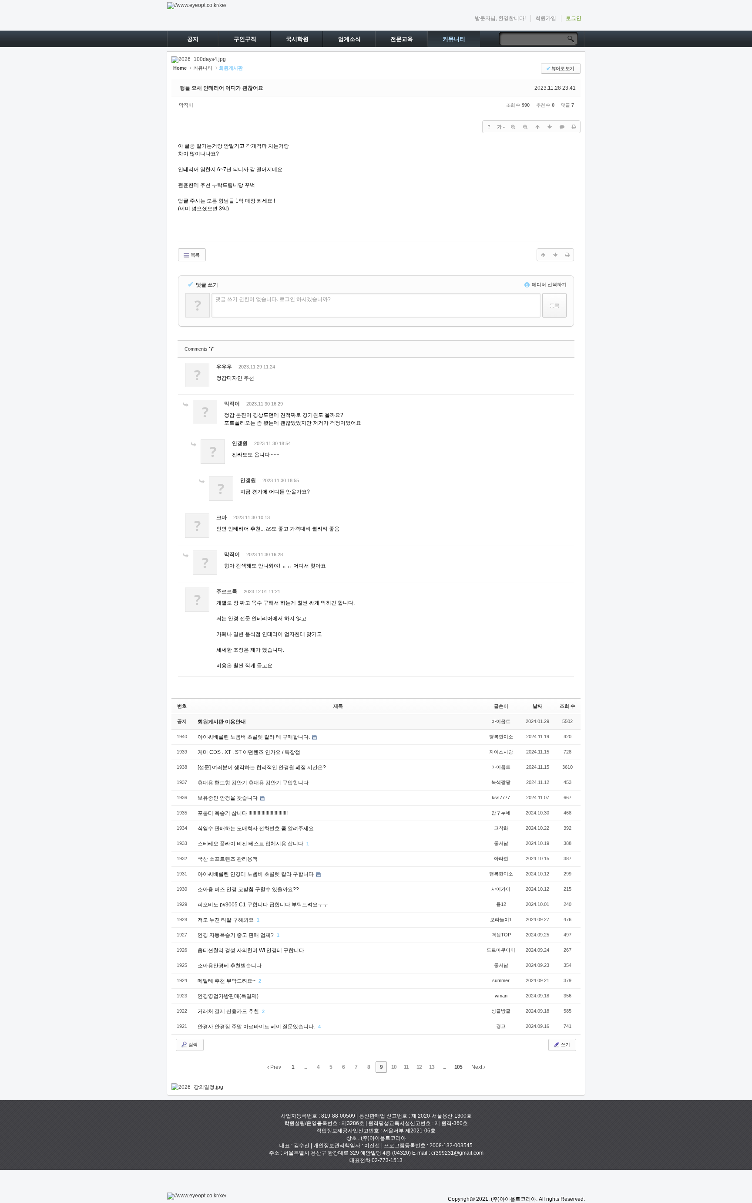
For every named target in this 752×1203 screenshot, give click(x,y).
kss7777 (501, 797)
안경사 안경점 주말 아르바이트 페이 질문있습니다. (257, 1027)
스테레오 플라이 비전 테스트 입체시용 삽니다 (251, 844)
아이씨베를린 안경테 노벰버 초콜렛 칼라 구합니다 (256, 874)
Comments (200, 348)
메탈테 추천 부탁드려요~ (227, 981)
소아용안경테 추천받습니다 (230, 966)
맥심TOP (501, 934)
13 (431, 1067)
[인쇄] (574, 127)
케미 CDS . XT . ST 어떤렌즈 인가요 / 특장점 (249, 752)
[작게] (525, 127)
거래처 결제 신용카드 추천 (229, 1011)
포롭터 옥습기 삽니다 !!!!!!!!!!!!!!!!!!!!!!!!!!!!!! (243, 813)
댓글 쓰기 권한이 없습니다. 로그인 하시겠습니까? (273, 299)
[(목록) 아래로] (550, 127)
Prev (275, 1067)
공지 (192, 39)
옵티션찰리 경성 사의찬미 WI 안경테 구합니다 (251, 950)
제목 (338, 706)
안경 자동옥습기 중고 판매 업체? (236, 935)
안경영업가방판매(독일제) (228, 996)
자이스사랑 (501, 751)
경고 (501, 1026)
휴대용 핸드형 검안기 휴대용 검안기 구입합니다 (253, 783)
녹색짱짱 (500, 782)
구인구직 (245, 39)
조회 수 (567, 706)
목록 (194, 254)
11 (406, 1067)
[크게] (513, 127)
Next (477, 1067)
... (305, 1067)
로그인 (573, 18)
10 (393, 1067)
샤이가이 (500, 889)
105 (458, 1067)
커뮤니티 (454, 39)
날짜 (537, 706)
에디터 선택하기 (548, 284)
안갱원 (240, 443)
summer (501, 980)
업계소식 (349, 39)
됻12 (501, 904)
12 (419, 1067)
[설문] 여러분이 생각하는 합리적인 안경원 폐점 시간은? (262, 767)
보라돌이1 (501, 919)
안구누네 (500, 812)
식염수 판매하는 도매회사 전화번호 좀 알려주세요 (256, 828)
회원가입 (545, 18)
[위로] (537, 127)
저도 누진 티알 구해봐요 (226, 920)
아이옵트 (500, 721)
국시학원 (297, 39)
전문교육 (401, 39)
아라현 (501, 858)
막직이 (186, 105)
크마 (221, 517)
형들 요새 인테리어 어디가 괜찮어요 (221, 88)
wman (501, 995)
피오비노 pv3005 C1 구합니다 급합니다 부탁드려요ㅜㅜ (263, 905)
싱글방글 (500, 1011)
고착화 (501, 828)
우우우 (224, 367)
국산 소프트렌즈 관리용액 (228, 859)
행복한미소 (501, 736)
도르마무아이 (501, 950)
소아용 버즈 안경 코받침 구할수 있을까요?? (248, 889)
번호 (182, 706)
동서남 (501, 843)
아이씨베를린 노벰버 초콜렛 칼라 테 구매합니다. (254, 737)
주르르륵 (226, 591)
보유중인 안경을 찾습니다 (228, 798)
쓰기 (565, 1044)
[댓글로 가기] (562, 127)
